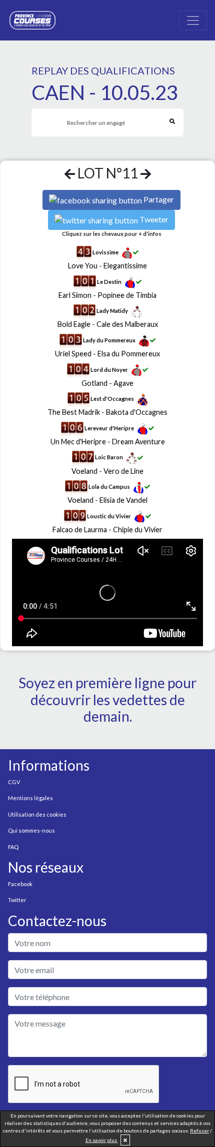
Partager (159, 199)
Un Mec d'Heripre (78, 441)
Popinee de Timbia (127, 295)
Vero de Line (124, 471)
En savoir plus (102, 1140)
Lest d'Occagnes (112, 399)
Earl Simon (75, 295)
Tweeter (154, 219)
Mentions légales (30, 798)
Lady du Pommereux (109, 340)
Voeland (85, 471)
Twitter (17, 900)
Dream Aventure (138, 441)
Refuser (199, 1131)
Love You (83, 265)
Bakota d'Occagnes (137, 412)
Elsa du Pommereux (129, 353)
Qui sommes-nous (31, 830)
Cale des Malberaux (127, 324)
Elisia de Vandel (124, 500)
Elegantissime (125, 265)
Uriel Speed (73, 353)
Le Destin (109, 281)
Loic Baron (109, 457)
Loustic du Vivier (109, 516)
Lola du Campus (109, 486)
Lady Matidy (112, 311)
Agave (124, 383)
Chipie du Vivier (137, 529)
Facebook (20, 884)
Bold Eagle (74, 324)
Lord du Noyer (109, 369)
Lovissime (105, 252)
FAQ (13, 847)
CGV (14, 782)
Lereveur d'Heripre (109, 428)
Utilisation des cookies (37, 814)
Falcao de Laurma (79, 529)
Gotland (95, 383)
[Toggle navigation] (193, 20)
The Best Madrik (74, 412)
